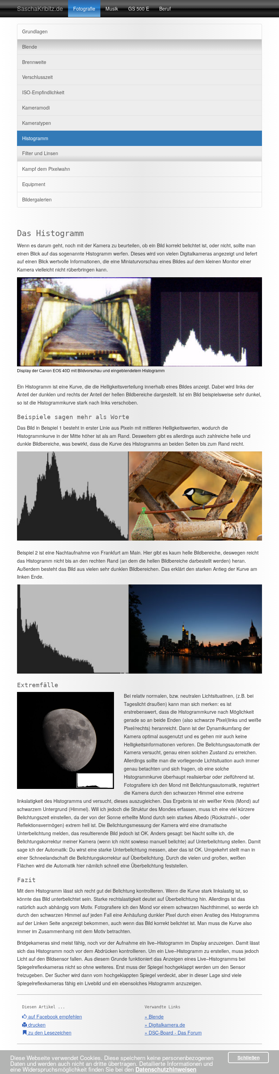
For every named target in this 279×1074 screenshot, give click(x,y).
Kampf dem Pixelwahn (46, 168)
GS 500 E (138, 8)
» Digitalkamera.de (165, 1024)
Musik (111, 8)
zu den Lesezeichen (49, 1032)
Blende (29, 46)
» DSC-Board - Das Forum (173, 1032)
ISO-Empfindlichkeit (43, 92)
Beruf (165, 8)
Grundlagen (35, 31)
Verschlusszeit (37, 76)
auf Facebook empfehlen (54, 1016)
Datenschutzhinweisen (165, 1069)
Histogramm (35, 138)
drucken (36, 1024)
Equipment (33, 184)
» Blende (154, 1016)
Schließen (248, 1057)
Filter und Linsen (40, 153)
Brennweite (34, 62)
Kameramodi (36, 107)
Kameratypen (36, 122)
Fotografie (84, 8)
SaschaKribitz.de (40, 8)
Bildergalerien (37, 199)
